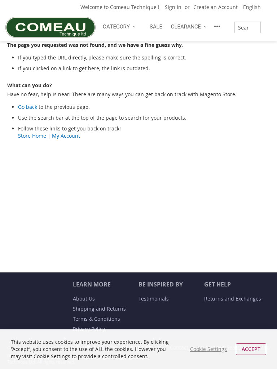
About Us (84, 298)
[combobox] (247, 27)
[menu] (162, 26)
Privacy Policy (89, 328)
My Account (66, 135)
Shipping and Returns (99, 308)
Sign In (173, 7)
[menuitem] (118, 26)
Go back (27, 106)
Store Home (32, 135)
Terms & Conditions (96, 318)
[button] (254, 7)
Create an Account (215, 7)
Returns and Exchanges (232, 298)
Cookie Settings (208, 349)
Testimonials (153, 298)
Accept (251, 349)
